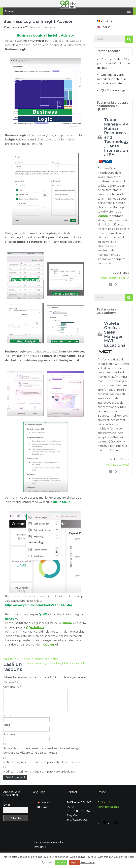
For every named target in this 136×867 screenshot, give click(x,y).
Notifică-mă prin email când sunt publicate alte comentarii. (42, 762)
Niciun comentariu (42, 27)
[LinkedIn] (104, 824)
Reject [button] (74, 862)
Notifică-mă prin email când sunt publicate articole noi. (39, 771)
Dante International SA (114, 277)
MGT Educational (117, 464)
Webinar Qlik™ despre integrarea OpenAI (31, 658)
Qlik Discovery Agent (115, 90)
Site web (9, 734)
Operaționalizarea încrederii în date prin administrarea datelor (111, 79)
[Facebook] (115, 824)
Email (7, 724)
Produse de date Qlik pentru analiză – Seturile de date (113, 63)
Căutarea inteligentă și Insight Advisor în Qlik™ (56, 663)
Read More (87, 862)
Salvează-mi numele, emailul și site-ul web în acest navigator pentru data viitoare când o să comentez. (43, 750)
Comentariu (12, 686)
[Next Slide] (116, 285)
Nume (8, 715)
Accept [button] (61, 862)
